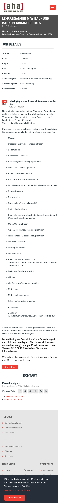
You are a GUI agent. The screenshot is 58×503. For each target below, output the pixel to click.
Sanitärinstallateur (13, 423)
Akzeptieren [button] (14, 497)
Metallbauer (10, 432)
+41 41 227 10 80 (15, 399)
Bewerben (10, 367)
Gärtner (8, 451)
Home (5, 31)
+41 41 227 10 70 (14, 396)
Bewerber (28, 470)
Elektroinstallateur (13, 446)
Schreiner (9, 456)
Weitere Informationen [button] (17, 490)
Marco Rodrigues (11, 383)
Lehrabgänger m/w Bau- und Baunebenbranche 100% (27, 34)
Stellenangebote (19, 31)
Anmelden (48, 470)
